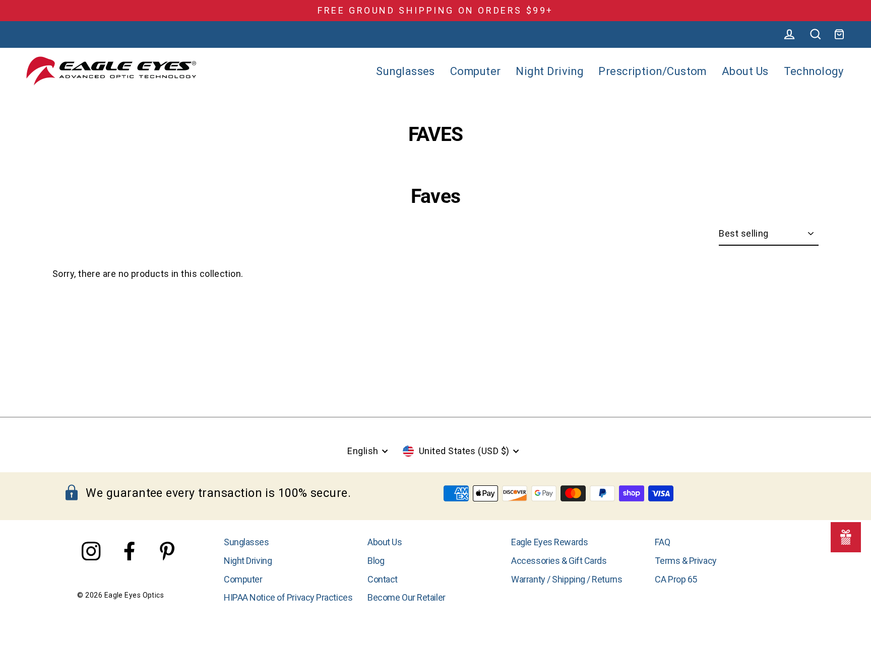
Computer (475, 71)
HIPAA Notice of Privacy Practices (288, 597)
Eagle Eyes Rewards (549, 542)
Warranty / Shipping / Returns (566, 579)
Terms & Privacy (685, 560)
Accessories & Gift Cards (558, 560)
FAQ (662, 542)
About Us (745, 71)
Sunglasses (405, 71)
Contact (382, 579)
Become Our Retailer (406, 597)
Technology (814, 71)
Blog (375, 560)
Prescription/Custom (652, 71)
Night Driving (549, 71)
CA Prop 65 (676, 579)
